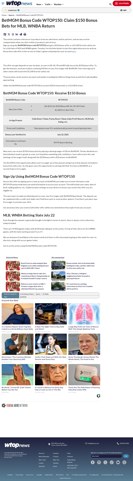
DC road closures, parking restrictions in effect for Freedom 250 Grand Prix (79, 286)
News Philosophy (44, 456)
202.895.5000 (124, 443)
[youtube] (118, 462)
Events (55, 466)
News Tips (56, 460)
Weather (58, 4)
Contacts (55, 456)
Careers (41, 463)
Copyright (39, 475)
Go (126, 456)
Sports (38, 294)
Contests (55, 453)
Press (69, 453)
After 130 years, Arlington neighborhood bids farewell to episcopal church (78, 275)
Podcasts (70, 456)
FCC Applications (94, 475)
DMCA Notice (59, 475)
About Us (41, 453)
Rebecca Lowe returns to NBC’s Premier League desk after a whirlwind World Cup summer (33, 286)
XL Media (46, 294)
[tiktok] (112, 462)
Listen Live (12, 10)
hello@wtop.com (93, 443)
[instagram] (99, 462)
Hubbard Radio (49, 475)
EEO (67, 475)
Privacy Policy (19, 475)
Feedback (10, 475)
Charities (55, 463)
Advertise (42, 466)
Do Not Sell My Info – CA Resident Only (112, 475)
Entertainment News (27, 294)
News (38, 4)
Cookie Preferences (65, 478)
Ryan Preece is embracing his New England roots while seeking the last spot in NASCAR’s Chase (35, 265)
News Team (42, 460)
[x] (105, 462)
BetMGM (23, 297)
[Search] (110, 4)
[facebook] (93, 462)
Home (4, 15)
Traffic (47, 4)
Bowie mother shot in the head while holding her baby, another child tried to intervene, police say (80, 265)
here (74, 51)
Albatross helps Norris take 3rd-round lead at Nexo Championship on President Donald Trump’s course (35, 275)
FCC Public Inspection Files (79, 475)
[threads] (124, 462)
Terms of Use (30, 475)
